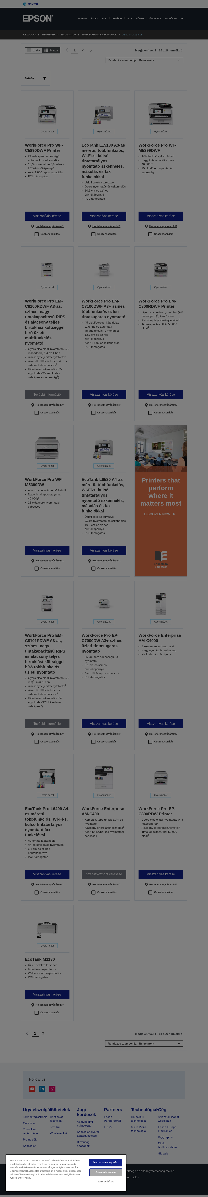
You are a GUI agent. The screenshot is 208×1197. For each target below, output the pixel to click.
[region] (66, 1172)
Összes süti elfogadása (106, 1162)
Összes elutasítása (105, 1172)
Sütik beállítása (106, 1181)
